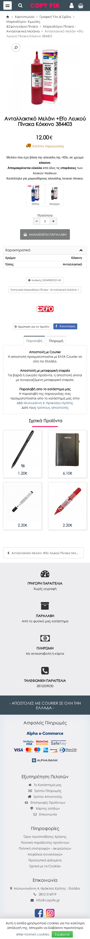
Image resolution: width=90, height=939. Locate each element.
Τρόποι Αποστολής (47, 796)
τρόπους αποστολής (53, 407)
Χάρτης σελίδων (47, 808)
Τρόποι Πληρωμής (47, 791)
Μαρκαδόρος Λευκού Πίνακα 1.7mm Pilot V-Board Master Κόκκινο (67, 521)
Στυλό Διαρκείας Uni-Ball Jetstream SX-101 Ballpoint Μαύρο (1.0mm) (22, 469)
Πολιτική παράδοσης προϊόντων (45, 842)
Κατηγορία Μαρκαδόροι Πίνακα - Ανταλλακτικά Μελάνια (44, 289)
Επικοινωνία (48, 814)
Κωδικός (45, 280)
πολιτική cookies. (37, 934)
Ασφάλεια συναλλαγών (45, 854)
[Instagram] (50, 913)
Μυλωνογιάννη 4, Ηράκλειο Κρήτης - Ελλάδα (47, 888)
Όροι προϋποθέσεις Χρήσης (45, 836)
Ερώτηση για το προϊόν (33, 326)
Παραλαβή (34, 341)
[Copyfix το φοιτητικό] (45, 5)
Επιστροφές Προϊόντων (47, 802)
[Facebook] (39, 913)
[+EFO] (45, 308)
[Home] (7, 17)
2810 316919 (47, 894)
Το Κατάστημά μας (47, 785)
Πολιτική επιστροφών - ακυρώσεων (45, 848)
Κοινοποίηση (66, 326)
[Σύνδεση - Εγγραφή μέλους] (71, 5)
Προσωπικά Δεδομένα (45, 860)
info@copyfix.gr (47, 900)
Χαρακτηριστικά (17, 250)
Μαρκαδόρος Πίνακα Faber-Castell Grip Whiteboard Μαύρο (23, 521)
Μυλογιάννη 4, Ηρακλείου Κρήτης (48, 403)
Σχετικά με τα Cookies (45, 866)
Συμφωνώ (62, 934)
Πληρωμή (56, 341)
